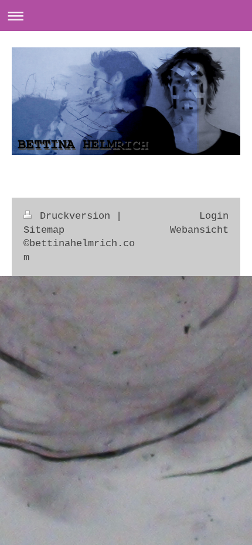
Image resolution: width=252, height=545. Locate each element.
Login (214, 216)
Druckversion (75, 216)
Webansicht (199, 230)
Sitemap (43, 230)
